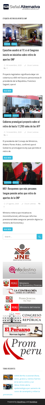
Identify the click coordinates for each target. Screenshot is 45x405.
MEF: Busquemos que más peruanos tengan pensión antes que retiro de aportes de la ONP (19, 193)
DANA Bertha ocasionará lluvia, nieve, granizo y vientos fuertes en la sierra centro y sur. (27, 378)
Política (14, 44)
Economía (7, 116)
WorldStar (33, 402)
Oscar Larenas (33, 65)
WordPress (21, 402)
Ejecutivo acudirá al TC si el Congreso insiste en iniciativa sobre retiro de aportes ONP (21, 54)
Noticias (7, 44)
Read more (7, 90)
